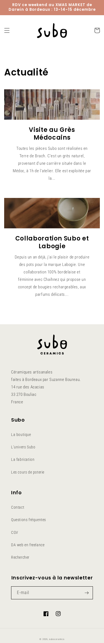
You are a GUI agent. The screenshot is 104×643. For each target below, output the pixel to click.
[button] (7, 30)
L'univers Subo (23, 447)
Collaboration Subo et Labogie (52, 242)
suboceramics (56, 639)
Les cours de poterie (27, 472)
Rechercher (20, 557)
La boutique (21, 434)
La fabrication (22, 459)
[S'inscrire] (86, 592)
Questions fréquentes (28, 519)
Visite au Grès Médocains (52, 134)
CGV (14, 532)
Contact (17, 507)
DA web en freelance (27, 545)
